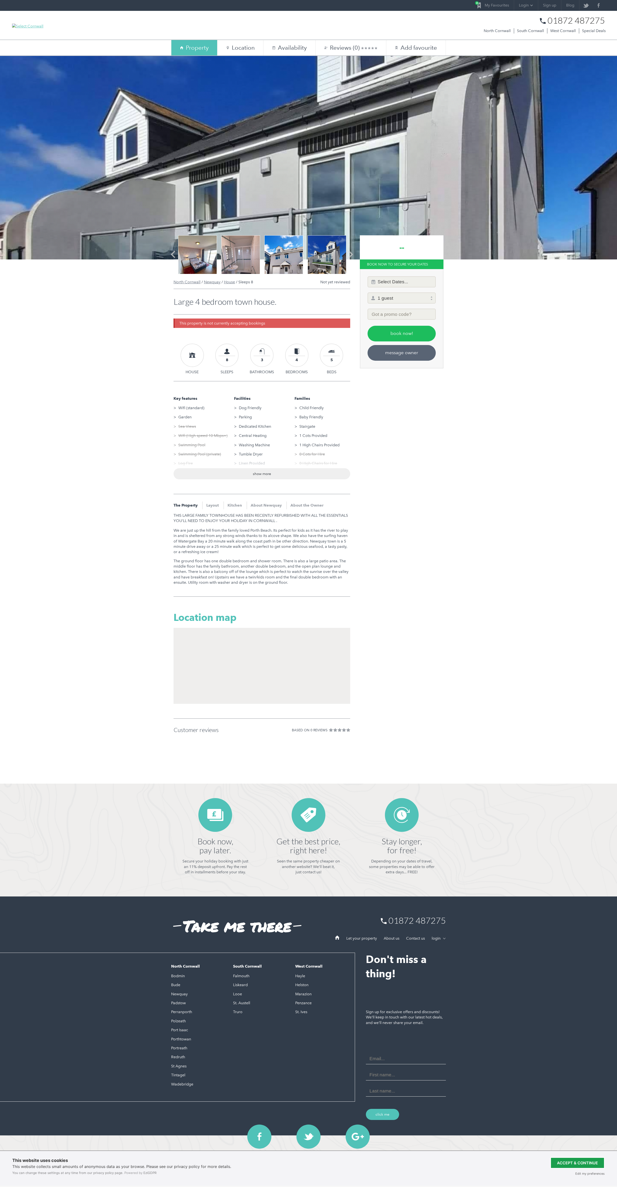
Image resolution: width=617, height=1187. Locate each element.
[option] (197, 254)
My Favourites (493, 4)
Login (524, 5)
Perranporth (181, 1012)
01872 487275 (576, 20)
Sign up (549, 5)
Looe (237, 994)
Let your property (361, 938)
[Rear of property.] (283, 254)
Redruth (178, 1057)
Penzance (303, 1003)
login (437, 938)
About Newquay (266, 505)
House (229, 282)
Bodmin (178, 976)
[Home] (337, 938)
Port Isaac (179, 1030)
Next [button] (351, 258)
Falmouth (241, 976)
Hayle (300, 976)
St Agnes (179, 1066)
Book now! (401, 333)
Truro (237, 1012)
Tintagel (178, 1075)
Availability (290, 47)
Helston (301, 985)
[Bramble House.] (240, 254)
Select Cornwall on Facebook (259, 1137)
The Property (186, 505)
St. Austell (241, 1003)
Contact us (415, 938)
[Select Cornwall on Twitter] (585, 5)
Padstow (178, 1003)
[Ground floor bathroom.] (197, 254)
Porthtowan (181, 1039)
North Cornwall (497, 30)
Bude (175, 985)
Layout (212, 505)
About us (391, 938)
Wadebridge (182, 1084)
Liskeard (240, 985)
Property (197, 47)
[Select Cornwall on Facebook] (598, 5)
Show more (262, 474)
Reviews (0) (345, 47)
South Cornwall (530, 30)
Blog (570, 5)
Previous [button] (173, 258)
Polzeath (178, 1021)
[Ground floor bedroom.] (327, 254)
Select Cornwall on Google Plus (358, 1137)
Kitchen (235, 505)
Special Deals (594, 30)
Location (243, 47)
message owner (401, 352)
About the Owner (306, 505)
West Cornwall (563, 30)
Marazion (303, 994)
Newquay (212, 282)
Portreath (179, 1048)
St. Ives (301, 1012)
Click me (382, 1114)
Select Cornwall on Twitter (308, 1137)
